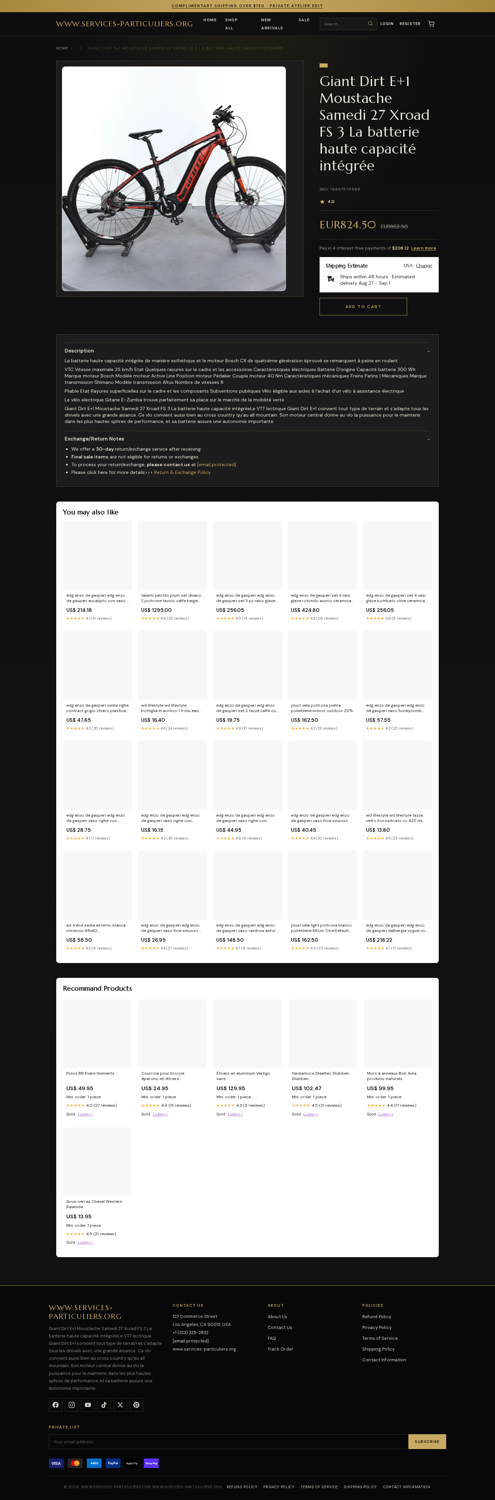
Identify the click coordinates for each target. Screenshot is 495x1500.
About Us (278, 1317)
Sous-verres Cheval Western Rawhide (94, 1204)
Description (79, 351)
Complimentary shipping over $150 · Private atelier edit (247, 5)
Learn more (423, 248)
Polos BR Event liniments (90, 1073)
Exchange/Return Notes (94, 439)
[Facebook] (55, 1405)
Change (424, 265)
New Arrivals (272, 24)
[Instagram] (71, 1405)
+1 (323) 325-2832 (190, 1332)
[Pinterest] (136, 1405)
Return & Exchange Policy (182, 472)
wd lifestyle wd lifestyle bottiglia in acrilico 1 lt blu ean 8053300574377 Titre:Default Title (170, 708)
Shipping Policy (378, 1349)
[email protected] (216, 464)
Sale (304, 20)
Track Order (281, 1349)
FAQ (272, 1338)
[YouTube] (88, 1405)
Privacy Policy (377, 1327)
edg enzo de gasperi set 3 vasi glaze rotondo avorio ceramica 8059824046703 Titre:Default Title (321, 598)
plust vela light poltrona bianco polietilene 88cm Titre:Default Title (321, 928)
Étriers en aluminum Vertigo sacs (243, 1076)
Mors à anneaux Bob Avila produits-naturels (392, 1076)
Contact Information (384, 1360)
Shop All (231, 24)
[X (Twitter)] (120, 1405)
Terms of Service (380, 1338)
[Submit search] (370, 24)
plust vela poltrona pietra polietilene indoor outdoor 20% (322, 708)
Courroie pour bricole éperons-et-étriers (162, 1076)
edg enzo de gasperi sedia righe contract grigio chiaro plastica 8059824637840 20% (97, 708)
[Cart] (431, 24)
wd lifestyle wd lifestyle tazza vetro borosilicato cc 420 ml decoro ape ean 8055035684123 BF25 (394, 818)
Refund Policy (376, 1317)
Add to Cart (363, 306)
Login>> (85, 1114)
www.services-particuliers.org (124, 23)
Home (210, 20)
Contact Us (280, 1327)
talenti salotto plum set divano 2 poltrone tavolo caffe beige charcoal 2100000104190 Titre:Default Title (171, 598)
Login (387, 23)
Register (410, 23)
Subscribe (427, 1441)
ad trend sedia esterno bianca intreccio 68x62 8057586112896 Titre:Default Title (96, 928)
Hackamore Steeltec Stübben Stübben (320, 1076)
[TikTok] (104, 1405)
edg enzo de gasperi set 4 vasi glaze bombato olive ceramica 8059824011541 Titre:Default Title (396, 598)
